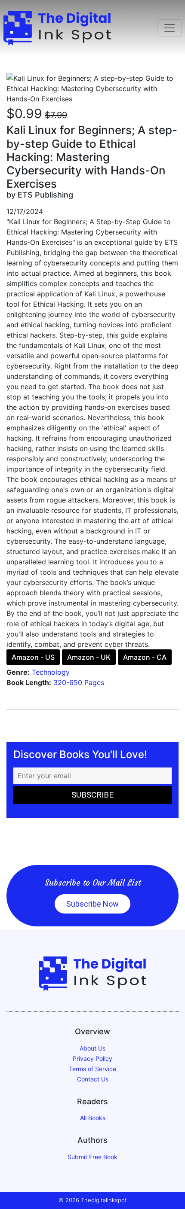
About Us (92, 1048)
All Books (92, 1117)
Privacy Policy (92, 1058)
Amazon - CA (144, 657)
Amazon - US (33, 657)
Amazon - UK (89, 657)
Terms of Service (92, 1068)
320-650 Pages (78, 682)
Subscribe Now (92, 903)
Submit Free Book (92, 1156)
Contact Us (92, 1079)
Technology (51, 672)
